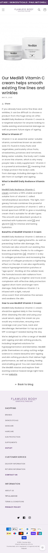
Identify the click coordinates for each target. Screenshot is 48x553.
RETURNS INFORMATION (15, 469)
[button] (3, 10)
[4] (24, 253)
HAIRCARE (9, 431)
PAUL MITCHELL (36, 2)
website (13, 374)
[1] (29, 166)
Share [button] (7, 103)
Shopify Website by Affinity (24, 544)
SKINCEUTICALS (16, 2)
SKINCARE (9, 426)
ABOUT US (9, 490)
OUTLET (8, 448)
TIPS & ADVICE (11, 496)
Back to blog (25, 384)
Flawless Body (26, 542)
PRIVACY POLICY (13, 507)
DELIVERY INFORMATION (15, 464)
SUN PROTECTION (12, 437)
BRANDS (8, 415)
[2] (33, 220)
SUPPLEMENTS (11, 442)
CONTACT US (11, 475)
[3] (11, 223)
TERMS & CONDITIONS (14, 501)
